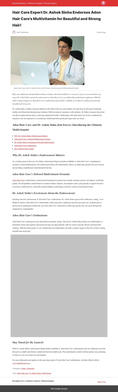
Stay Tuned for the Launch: (24, 148)
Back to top (102, 382)
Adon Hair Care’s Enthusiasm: (25, 145)
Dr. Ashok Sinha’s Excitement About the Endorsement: (34, 142)
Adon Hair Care (18, 180)
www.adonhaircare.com (21, 363)
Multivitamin (46, 373)
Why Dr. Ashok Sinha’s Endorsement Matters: (31, 136)
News (24, 368)
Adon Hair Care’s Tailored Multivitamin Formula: (32, 139)
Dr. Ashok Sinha (35, 373)
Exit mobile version (59, 389)
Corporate (30, 368)
